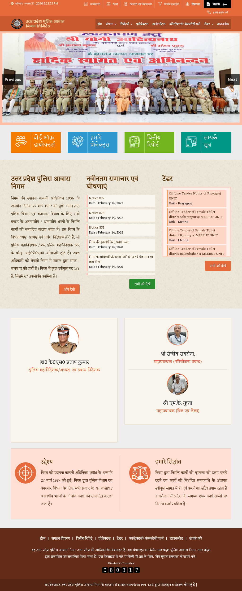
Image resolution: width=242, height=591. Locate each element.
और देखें (69, 289)
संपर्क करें (195, 538)
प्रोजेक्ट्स (142, 24)
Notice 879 (96, 198)
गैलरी (115, 4)
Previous (13, 79)
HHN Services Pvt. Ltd (136, 585)
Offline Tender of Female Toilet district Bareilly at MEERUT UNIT (193, 233)
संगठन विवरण (61, 538)
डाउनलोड (223, 24)
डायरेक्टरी (94, 4)
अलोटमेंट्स (158, 24)
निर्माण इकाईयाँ (171, 4)
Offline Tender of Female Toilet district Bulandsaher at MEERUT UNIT (196, 251)
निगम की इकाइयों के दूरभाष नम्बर (109, 242)
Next (232, 79)
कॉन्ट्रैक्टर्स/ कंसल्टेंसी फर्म (184, 24)
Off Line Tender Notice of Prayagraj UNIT (195, 196)
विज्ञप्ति (216, 4)
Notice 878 (96, 213)
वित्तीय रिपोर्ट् (84, 538)
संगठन (110, 24)
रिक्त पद (195, 4)
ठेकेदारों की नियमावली (141, 4)
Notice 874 (96, 228)
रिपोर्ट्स (125, 24)
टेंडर (207, 24)
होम (100, 24)
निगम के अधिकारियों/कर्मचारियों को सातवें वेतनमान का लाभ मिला (121, 259)
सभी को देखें (142, 284)
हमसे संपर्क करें (220, 12)
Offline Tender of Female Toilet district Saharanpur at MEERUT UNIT (196, 214)
